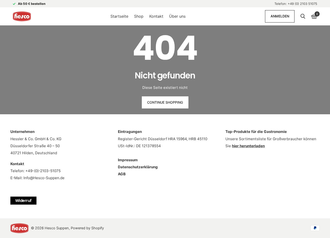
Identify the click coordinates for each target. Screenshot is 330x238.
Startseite (119, 16)
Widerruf (23, 200)
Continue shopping (165, 102)
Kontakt (156, 16)
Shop (138, 16)
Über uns (177, 16)
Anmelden (280, 16)
